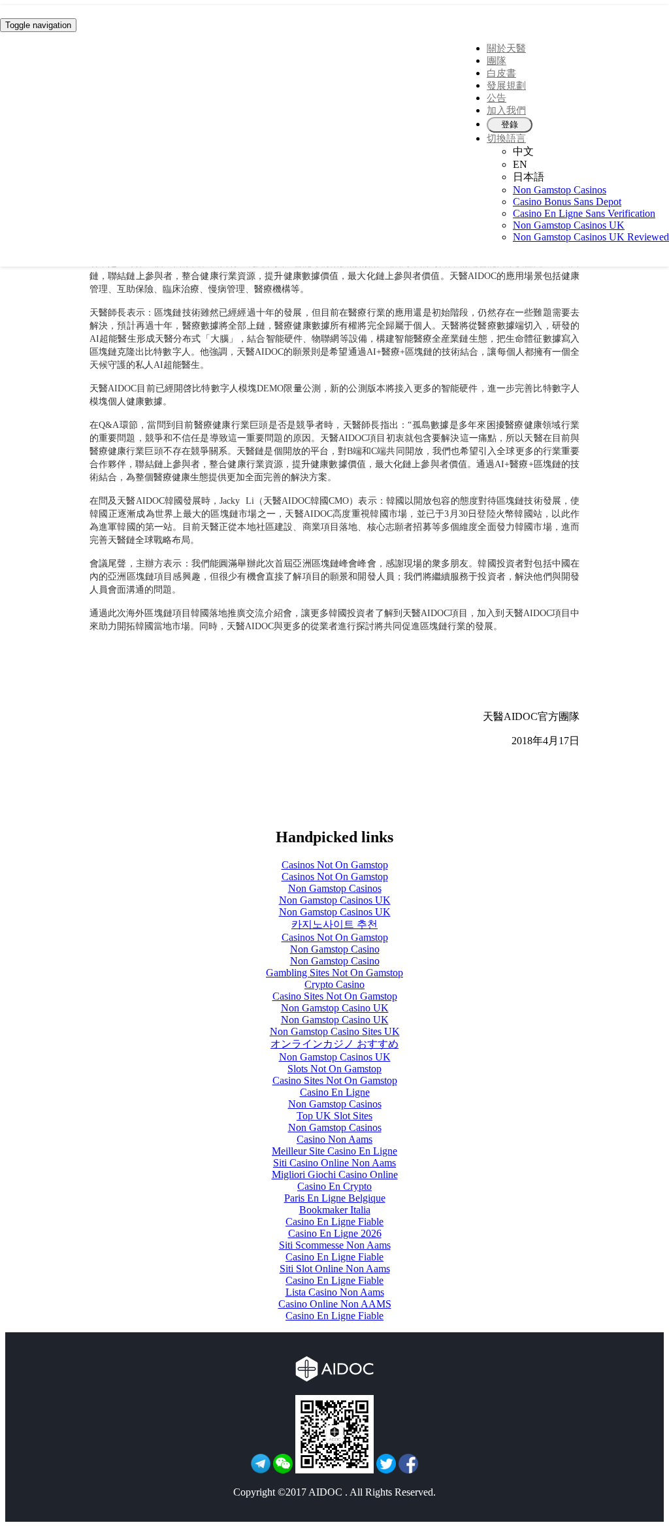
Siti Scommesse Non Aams (335, 1245)
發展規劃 (506, 85)
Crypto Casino (334, 984)
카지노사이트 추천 (334, 924)
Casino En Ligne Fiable (334, 1221)
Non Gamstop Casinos (559, 189)
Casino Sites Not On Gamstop (334, 996)
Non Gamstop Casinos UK (569, 225)
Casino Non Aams (334, 1139)
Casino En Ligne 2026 (335, 1233)
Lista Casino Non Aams (335, 1292)
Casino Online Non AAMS (334, 1303)
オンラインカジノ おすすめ (334, 1043)
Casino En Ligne (335, 1092)
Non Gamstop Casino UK (335, 1007)
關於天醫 (506, 48)
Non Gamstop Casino (335, 949)
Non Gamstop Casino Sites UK (335, 1031)
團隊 (496, 61)
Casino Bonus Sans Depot (567, 201)
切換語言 (506, 138)
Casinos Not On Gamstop (335, 864)
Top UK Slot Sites (334, 1115)
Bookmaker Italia (334, 1209)
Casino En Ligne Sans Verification (584, 213)
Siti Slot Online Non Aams (335, 1268)
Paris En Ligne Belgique (334, 1198)
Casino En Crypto (334, 1186)
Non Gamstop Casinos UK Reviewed (591, 236)
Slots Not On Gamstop (334, 1068)
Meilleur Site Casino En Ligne (334, 1151)
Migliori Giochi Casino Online (335, 1174)
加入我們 (506, 110)
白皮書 (501, 73)
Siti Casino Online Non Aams (334, 1162)
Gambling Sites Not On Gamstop (334, 972)
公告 (496, 98)
